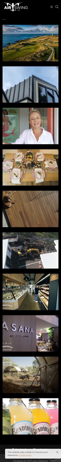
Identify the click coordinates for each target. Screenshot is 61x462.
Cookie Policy (25, 455)
